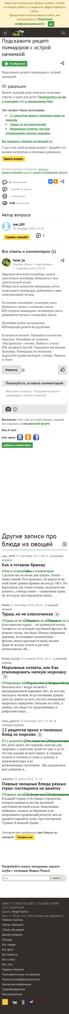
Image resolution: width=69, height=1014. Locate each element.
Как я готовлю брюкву (23, 565)
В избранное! (17, 63)
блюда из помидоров (45, 172)
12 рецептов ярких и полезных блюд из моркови (32, 732)
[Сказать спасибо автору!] (62, 369)
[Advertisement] (34, 491)
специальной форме (36, 424)
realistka (7, 779)
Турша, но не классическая (28, 124)
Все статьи (8, 959)
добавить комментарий (17, 445)
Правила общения (13, 969)
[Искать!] (63, 33)
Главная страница (12, 919)
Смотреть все (24, 837)
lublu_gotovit (10, 721)
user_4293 (8, 556)
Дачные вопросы (12, 934)
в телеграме (10, 101)
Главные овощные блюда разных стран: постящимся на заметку (34, 786)
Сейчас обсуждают (13, 929)
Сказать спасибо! (17, 237)
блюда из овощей (12, 172)
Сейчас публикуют (13, 924)
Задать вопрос (13, 159)
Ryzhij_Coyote (11, 658)
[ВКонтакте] (50, 181)
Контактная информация (16, 984)
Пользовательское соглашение (21, 974)
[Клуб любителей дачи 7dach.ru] (18, 33)
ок (51, 24)
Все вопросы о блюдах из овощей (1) (27, 141)
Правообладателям (13, 989)
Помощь (7, 939)
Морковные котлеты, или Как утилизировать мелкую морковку (34, 670)
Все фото (7, 949)
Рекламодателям (12, 994)
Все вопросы (10, 954)
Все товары (9, 944)
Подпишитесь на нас (52, 97)
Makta (6, 605)
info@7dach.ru (20, 911)
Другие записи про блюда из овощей (29, 540)
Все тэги (7, 964)
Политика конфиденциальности (21, 979)
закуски (62, 172)
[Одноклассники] (55, 181)
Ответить (11, 370)
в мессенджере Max (39, 101)
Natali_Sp (19, 260)
